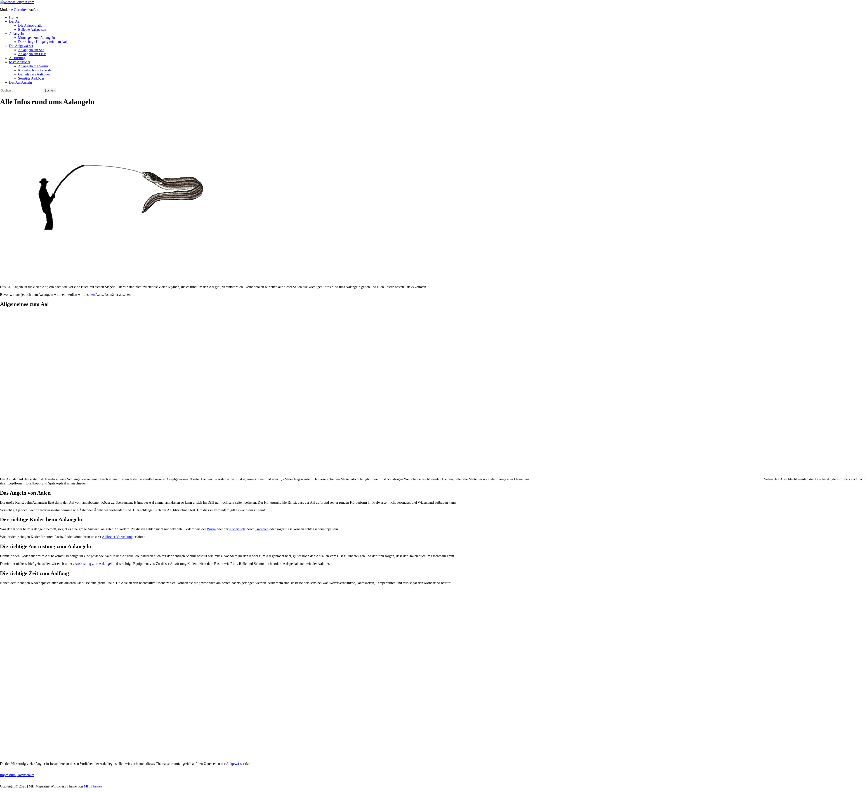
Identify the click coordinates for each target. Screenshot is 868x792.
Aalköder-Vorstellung (117, 537)
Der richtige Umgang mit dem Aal (42, 42)
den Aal (95, 294)
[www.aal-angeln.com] (17, 2)
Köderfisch (237, 529)
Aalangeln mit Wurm (33, 66)
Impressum (8, 775)
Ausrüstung (17, 58)
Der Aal (14, 21)
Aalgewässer (235, 764)
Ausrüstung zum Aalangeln (94, 564)
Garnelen (262, 529)
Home (13, 17)
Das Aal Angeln (20, 82)
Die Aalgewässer (21, 46)
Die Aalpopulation (31, 25)
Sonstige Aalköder (31, 78)
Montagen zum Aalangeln (36, 38)
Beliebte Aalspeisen (32, 29)
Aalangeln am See (31, 50)
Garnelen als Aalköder (34, 74)
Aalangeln (16, 33)
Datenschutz (25, 775)
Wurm (211, 529)
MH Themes (93, 786)
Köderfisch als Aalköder (35, 70)
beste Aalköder (19, 62)
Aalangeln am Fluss (32, 54)
